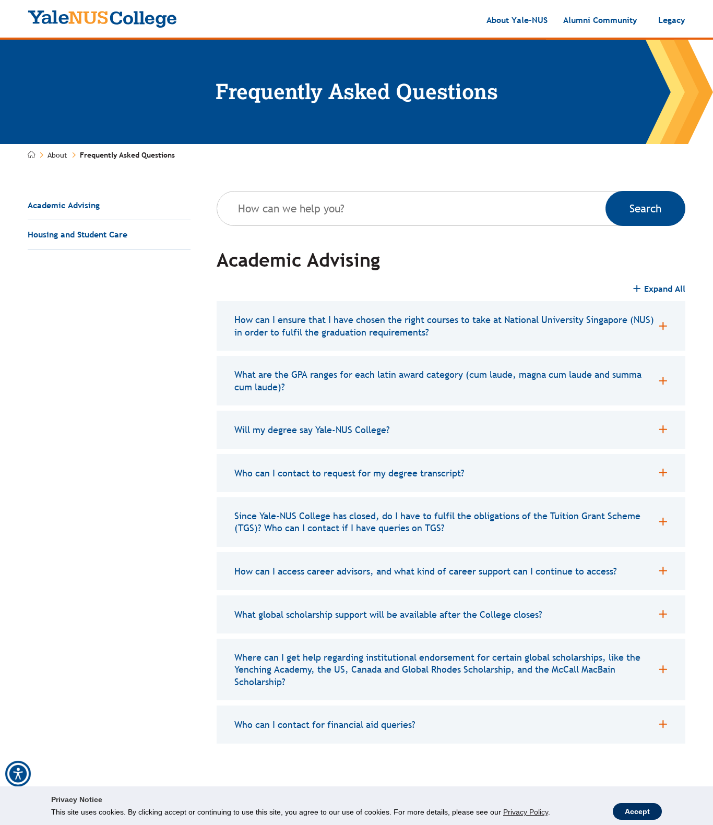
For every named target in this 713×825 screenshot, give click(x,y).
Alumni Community (600, 20)
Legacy (671, 20)
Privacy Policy (525, 812)
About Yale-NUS (517, 20)
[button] (18, 774)
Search (645, 208)
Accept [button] (637, 811)
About (57, 155)
